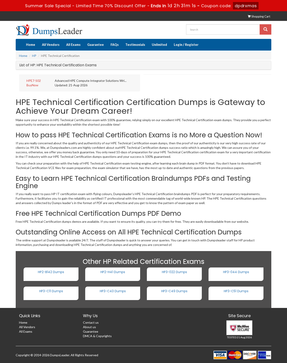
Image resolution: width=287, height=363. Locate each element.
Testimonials (135, 45)
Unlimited (159, 45)
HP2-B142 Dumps (51, 272)
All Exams (73, 45)
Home (30, 45)
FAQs (115, 45)
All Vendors (50, 45)
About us (89, 327)
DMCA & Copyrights (97, 336)
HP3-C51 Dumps (236, 291)
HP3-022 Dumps (174, 272)
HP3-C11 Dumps (51, 291)
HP (34, 56)
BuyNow (32, 85)
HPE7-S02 (33, 80)
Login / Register (186, 45)
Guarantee (95, 45)
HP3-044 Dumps (236, 272)
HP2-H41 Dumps (112, 272)
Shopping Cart (260, 16)
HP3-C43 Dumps (113, 291)
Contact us (91, 322)
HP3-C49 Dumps (174, 291)
